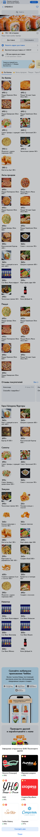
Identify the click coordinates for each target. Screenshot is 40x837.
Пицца (20, 834)
